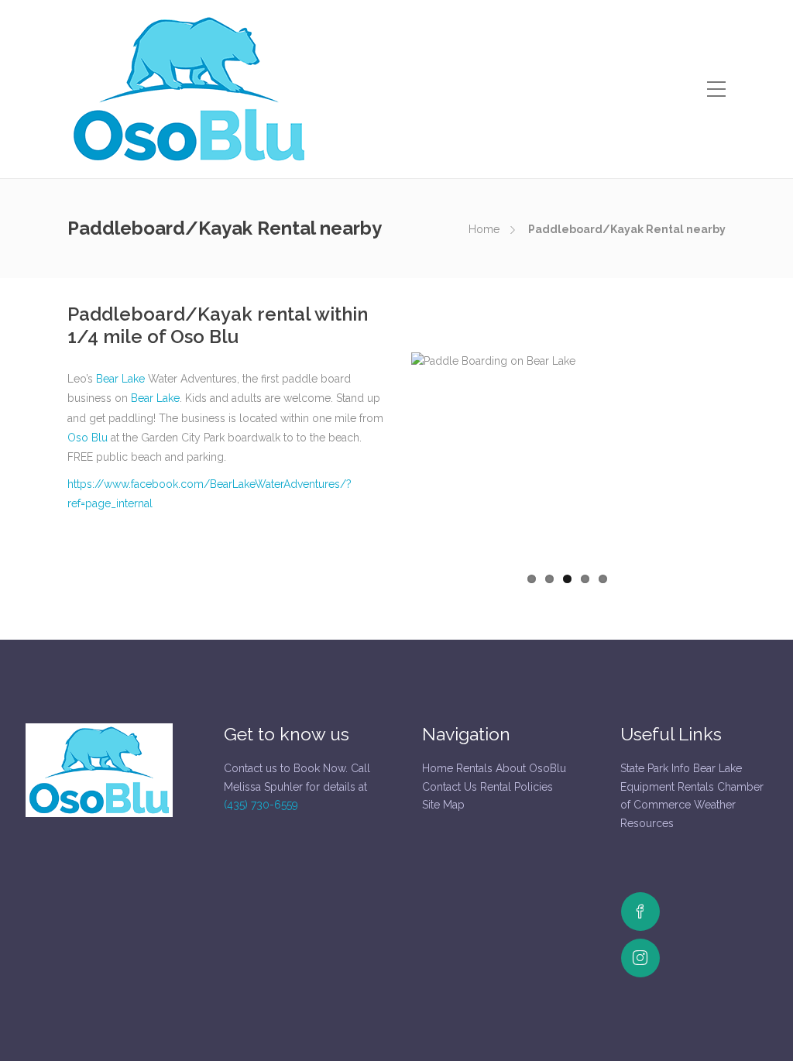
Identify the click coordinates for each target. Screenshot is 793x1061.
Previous (387, 457)
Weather (715, 804)
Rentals (474, 768)
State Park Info (655, 768)
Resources (647, 823)
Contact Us (449, 787)
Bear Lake (120, 379)
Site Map (443, 804)
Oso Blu (87, 437)
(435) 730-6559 (261, 804)
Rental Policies (516, 787)
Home (484, 229)
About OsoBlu (531, 768)
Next (745, 457)
